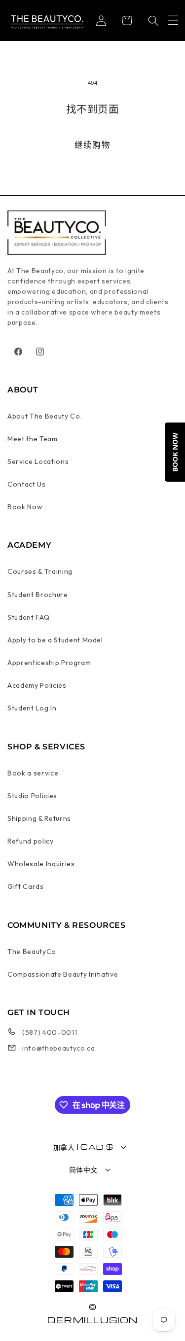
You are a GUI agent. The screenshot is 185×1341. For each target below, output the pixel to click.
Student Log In (31, 708)
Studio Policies (32, 795)
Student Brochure (37, 594)
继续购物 (92, 144)
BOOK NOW (175, 452)
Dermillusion (92, 1319)
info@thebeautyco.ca (58, 1048)
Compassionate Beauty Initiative (62, 974)
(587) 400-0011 (49, 1032)
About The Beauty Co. (44, 416)
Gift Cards (25, 886)
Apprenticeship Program (49, 662)
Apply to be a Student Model (55, 639)
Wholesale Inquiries (41, 863)
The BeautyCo (31, 951)
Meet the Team (32, 438)
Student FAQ (28, 617)
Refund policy (30, 841)
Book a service (32, 773)
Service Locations (38, 461)
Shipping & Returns (39, 818)
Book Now (24, 506)
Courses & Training (40, 571)
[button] (173, 20)
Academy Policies (37, 685)
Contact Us (26, 484)
